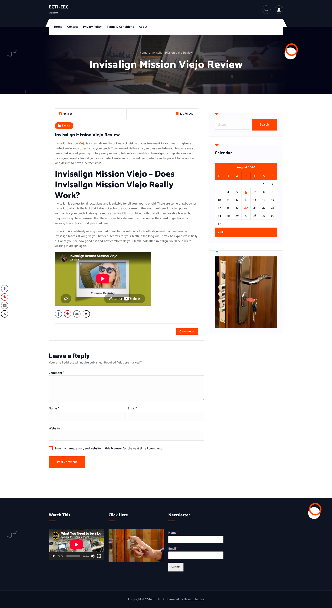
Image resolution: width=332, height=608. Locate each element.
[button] (4, 321)
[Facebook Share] (58, 314)
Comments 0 (187, 331)
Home (58, 26)
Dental (66, 125)
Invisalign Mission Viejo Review (172, 52)
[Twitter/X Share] (86, 314)
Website (54, 428)
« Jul (220, 232)
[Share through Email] (77, 314)
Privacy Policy (92, 26)
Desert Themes (194, 599)
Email (132, 408)
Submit (175, 567)
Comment (56, 373)
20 (246, 207)
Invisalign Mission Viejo (70, 143)
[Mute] (93, 556)
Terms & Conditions (120, 26)
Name (54, 408)
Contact (72, 26)
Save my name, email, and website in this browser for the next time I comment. (108, 448)
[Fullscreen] (99, 556)
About (143, 26)
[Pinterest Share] (67, 314)
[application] (76, 544)
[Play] (54, 556)
